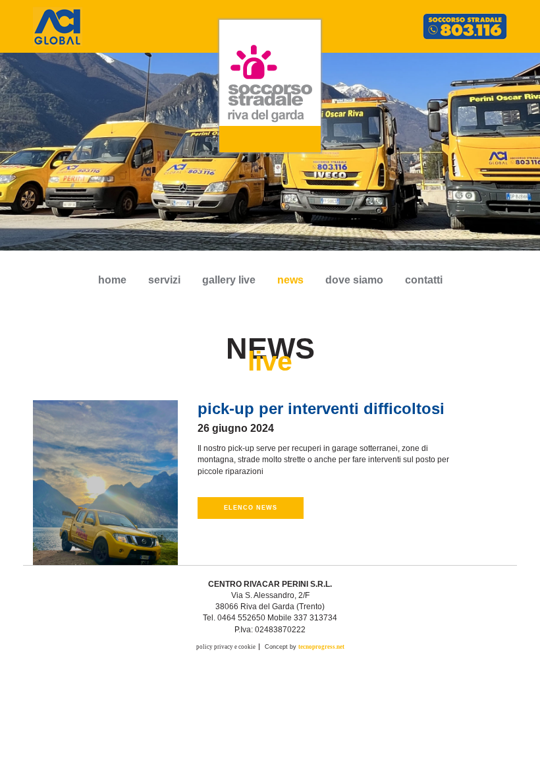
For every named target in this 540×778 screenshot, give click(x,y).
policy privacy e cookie (226, 646)
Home (112, 279)
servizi (164, 279)
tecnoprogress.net (321, 646)
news (290, 279)
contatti (424, 279)
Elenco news (250, 507)
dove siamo (354, 279)
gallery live (229, 279)
